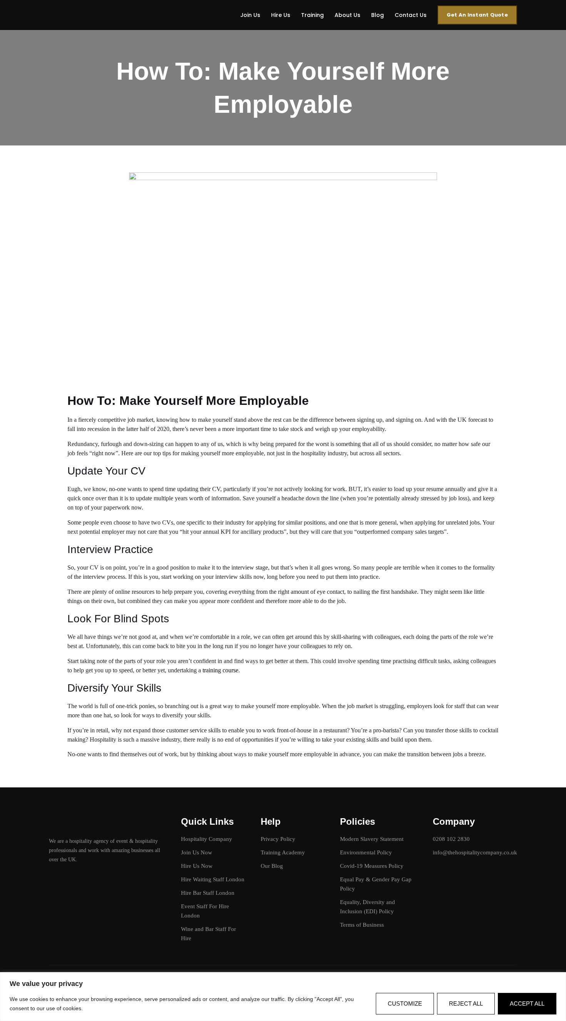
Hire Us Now (197, 866)
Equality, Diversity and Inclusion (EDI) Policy (367, 906)
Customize (405, 1003)
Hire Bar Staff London (207, 893)
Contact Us (411, 15)
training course (220, 670)
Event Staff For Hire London (205, 911)
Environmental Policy (366, 852)
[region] (283, 996)
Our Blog (272, 866)
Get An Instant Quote (477, 14)
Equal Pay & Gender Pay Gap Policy (376, 884)
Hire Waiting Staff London (212, 879)
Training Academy (283, 852)
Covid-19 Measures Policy (372, 866)
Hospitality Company (206, 839)
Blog (377, 15)
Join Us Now (196, 852)
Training (312, 15)
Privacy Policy (278, 839)
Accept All (527, 1003)
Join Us (250, 15)
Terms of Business (362, 925)
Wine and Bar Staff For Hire (208, 933)
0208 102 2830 (451, 839)
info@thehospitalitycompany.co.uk (475, 852)
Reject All (466, 1003)
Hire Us (280, 15)
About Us (347, 15)
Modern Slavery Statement (372, 839)
